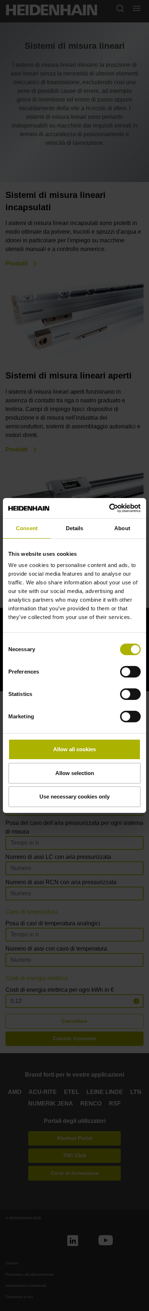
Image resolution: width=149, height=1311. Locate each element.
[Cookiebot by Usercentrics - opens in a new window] (109, 508)
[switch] (130, 672)
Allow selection (74, 773)
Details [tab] (75, 528)
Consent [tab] (27, 528)
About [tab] (122, 528)
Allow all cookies (74, 749)
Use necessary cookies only (74, 796)
